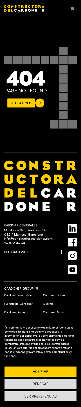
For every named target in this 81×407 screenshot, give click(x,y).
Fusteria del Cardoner (18, 303)
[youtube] (72, 269)
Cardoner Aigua (53, 312)
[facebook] (72, 242)
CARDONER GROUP (19, 288)
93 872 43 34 (14, 243)
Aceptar (40, 371)
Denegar (40, 384)
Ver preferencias (40, 396)
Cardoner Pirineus (16, 312)
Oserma (48, 303)
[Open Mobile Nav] (72, 8)
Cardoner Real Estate (18, 295)
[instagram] (72, 255)
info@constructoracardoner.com (28, 238)
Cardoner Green (54, 295)
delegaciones (16, 252)
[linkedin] (72, 228)
